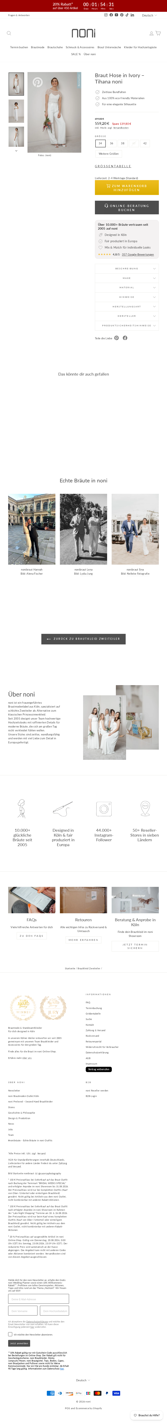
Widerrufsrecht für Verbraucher (102, 1047)
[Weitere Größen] (109, 158)
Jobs (10, 1129)
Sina (141, 569)
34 (100, 143)
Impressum (91, 1063)
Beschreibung (126, 268)
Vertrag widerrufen (98, 1069)
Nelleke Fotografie (138, 573)
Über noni (90, 54)
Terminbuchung (94, 1008)
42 (145, 143)
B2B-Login (91, 1096)
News (11, 1123)
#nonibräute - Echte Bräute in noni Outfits (30, 1140)
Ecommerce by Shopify (89, 1408)
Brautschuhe (55, 47)
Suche (89, 1019)
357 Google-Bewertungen (138, 254)
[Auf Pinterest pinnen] (116, 338)
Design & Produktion (19, 1118)
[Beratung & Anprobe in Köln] (135, 900)
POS (67, 1408)
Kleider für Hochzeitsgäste (140, 47)
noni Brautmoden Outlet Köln (23, 1096)
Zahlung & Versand (95, 1030)
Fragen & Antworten (19, 15)
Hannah (38, 569)
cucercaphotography (50, 1173)
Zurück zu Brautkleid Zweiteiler (86, 639)
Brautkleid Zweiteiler (89, 968)
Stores (11, 1107)
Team (11, 1135)
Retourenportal (94, 1041)
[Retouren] (83, 900)
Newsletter (14, 1090)
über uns (27, 1058)
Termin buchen (19, 47)
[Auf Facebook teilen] (125, 338)
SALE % (76, 54)
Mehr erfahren (84, 939)
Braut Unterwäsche (109, 47)
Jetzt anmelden (19, 1343)
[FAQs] (31, 900)
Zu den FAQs (32, 935)
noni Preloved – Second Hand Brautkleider (30, 1101)
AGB (88, 1058)
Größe (100, 136)
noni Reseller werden (97, 1090)
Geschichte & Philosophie (21, 1112)
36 (111, 143)
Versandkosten (121, 127)
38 (122, 143)
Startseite (70, 968)
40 (134, 143)
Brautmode (37, 47)
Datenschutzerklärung (97, 1052)
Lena (89, 569)
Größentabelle (93, 1013)
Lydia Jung (86, 573)
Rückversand (92, 1035)
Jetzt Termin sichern (135, 946)
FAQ (88, 1002)
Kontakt (90, 1024)
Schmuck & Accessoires (80, 47)
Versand (41, 1153)
